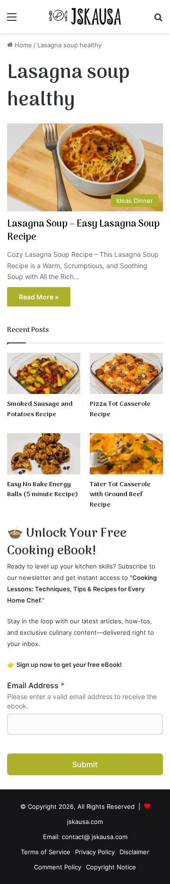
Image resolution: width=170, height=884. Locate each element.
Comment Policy (57, 867)
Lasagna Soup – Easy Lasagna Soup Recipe (83, 231)
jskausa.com (85, 821)
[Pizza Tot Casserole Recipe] (126, 373)
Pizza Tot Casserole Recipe (120, 409)
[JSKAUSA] (85, 16)
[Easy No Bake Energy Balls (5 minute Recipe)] (43, 453)
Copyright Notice (111, 867)
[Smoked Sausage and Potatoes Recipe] (43, 373)
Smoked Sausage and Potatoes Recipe (40, 409)
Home (22, 45)
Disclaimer (134, 852)
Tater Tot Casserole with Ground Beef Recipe (120, 494)
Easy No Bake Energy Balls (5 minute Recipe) (42, 489)
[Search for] (158, 20)
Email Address (35, 685)
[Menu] (12, 20)
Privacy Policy (95, 852)
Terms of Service (45, 852)
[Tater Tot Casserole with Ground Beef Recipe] (126, 453)
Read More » (39, 297)
